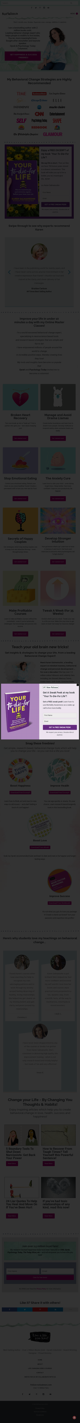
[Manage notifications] (74, 1417)
